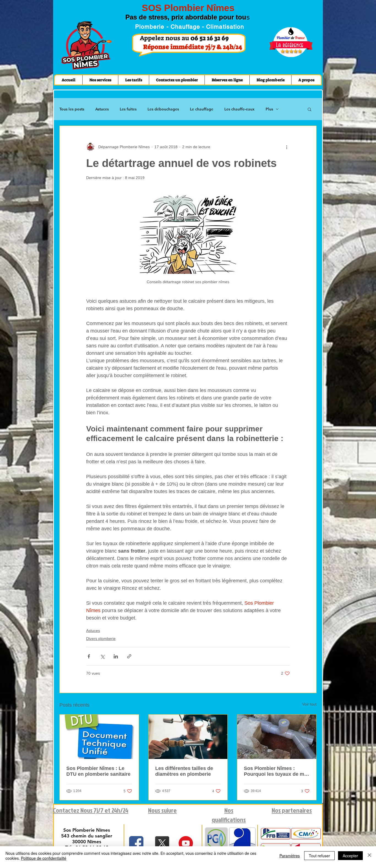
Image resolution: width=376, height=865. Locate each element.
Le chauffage (201, 109)
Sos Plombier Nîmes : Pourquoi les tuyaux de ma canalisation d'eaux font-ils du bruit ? (275, 771)
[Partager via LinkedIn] (115, 656)
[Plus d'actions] (286, 147)
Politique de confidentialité (43, 858)
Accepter (350, 855)
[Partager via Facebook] (88, 656)
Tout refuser (319, 855)
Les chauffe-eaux (239, 109)
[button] (309, 109)
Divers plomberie (101, 638)
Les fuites (128, 109)
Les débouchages (163, 109)
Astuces (102, 109)
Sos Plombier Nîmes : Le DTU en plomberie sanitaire (98, 771)
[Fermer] (369, 856)
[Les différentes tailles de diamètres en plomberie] (188, 737)
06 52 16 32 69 (209, 38)
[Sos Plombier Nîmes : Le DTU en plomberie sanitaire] (99, 737)
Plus (269, 109)
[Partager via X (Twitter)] (102, 656)
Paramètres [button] (289, 855)
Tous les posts (71, 109)
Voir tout (309, 704)
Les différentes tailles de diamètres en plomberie (184, 771)
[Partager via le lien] (129, 656)
